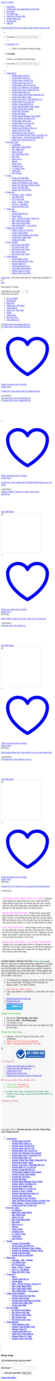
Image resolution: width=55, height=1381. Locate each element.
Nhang (14, 161)
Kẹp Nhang (17, 173)
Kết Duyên (11, 301)
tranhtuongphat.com (14, 1003)
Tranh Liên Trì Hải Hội (21, 190)
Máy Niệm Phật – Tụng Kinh (24, 225)
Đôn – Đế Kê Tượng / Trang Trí (25, 218)
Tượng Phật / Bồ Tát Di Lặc (24, 85)
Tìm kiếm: (10, 37)
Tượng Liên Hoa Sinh (21, 130)
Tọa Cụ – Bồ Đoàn (20, 204)
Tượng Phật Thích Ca (21, 78)
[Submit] (7, 40)
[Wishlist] (2, 329)
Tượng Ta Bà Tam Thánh (22, 109)
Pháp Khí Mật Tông (20, 206)
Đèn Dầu (15, 156)
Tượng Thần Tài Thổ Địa (22, 230)
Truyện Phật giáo (13, 18)
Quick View (6, 387)
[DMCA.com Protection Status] (14, 1009)
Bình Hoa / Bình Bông (21, 147)
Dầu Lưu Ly (17, 159)
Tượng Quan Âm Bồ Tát (22, 80)
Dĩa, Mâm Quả (18, 149)
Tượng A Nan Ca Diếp (21, 125)
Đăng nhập (27, 1373)
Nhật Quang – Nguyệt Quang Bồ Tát (27, 137)
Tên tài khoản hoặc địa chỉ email (16, 1360)
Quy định (10, 11)
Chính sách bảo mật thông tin (18, 1068)
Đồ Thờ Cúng (12, 142)
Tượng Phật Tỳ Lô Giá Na (23, 102)
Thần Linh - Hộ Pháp (15, 305)
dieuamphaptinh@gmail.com (18, 998)
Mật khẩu (6, 1368)
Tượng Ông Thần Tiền (21, 237)
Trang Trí (10, 209)
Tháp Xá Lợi (17, 152)
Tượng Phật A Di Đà (20, 75)
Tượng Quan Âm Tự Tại (22, 83)
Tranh (8, 175)
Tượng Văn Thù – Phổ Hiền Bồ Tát (27, 99)
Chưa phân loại (12, 320)
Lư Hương (16, 144)
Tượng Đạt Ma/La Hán (21, 97)
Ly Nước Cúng (18, 168)
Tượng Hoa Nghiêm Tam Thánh (25, 106)
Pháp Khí (10, 192)
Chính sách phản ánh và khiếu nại (20, 1066)
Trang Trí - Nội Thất (15, 310)
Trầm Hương (11, 256)
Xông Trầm (16, 164)
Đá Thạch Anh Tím (20, 247)
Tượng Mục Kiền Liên (21, 121)
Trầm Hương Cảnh (20, 259)
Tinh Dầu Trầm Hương (21, 268)
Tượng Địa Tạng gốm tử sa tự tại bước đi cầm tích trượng (25, 886)
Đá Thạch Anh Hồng (21, 244)
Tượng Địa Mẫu (18, 240)
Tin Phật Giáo (12, 14)
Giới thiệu (10, 7)
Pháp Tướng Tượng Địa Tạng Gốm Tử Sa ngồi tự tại (23, 619)
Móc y (14, 211)
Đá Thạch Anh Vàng (21, 254)
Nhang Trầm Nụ (19, 263)
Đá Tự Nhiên (12, 242)
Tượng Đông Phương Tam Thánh (26, 116)
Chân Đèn (16, 171)
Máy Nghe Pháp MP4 (21, 223)
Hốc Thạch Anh (18, 252)
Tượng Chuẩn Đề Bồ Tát (22, 104)
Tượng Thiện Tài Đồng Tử (23, 118)
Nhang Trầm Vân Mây (21, 273)
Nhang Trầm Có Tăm (21, 271)
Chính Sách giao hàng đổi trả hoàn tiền (22, 9)
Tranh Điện (16, 216)
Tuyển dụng (11, 21)
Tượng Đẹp (11, 73)
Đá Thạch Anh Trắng (21, 249)
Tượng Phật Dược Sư (21, 92)
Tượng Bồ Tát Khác (20, 111)
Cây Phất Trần (18, 197)
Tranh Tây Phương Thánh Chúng (26, 185)
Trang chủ (5, 277)
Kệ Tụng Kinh (18, 199)
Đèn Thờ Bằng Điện (20, 154)
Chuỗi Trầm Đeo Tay (21, 266)
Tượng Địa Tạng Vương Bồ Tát (25, 90)
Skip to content (7, 2)
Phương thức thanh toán (16, 1073)
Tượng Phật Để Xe (20, 213)
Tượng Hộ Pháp (18, 114)
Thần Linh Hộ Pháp (14, 228)
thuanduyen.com (13, 1001)
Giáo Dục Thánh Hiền (15, 16)
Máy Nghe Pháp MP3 (21, 221)
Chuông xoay (17, 166)
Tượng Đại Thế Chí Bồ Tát (23, 140)
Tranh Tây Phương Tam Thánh (25, 183)
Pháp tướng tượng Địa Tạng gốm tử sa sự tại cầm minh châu (26, 752)
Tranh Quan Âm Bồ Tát (22, 180)
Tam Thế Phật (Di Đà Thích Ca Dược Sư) (29, 135)
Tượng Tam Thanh (20, 233)
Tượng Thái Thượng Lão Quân (25, 235)
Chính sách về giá (13, 1071)
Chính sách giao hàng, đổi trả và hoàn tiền (24, 1075)
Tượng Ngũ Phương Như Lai (24, 128)
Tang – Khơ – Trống (20, 202)
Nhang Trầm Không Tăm (22, 261)
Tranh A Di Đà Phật (20, 178)
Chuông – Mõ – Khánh (22, 194)
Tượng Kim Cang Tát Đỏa (23, 133)
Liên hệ (9, 23)
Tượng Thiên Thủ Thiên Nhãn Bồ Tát (28, 94)
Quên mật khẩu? (8, 1378)
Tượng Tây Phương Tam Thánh (25, 87)
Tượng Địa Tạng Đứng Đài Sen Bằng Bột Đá (20, 391)
